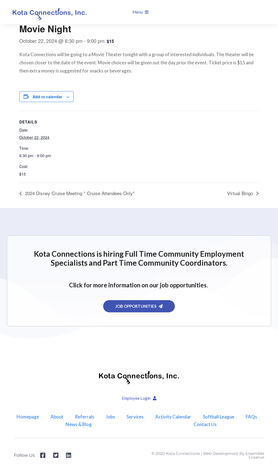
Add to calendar (47, 96)
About (56, 417)
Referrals (84, 417)
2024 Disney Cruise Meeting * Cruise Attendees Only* (79, 193)
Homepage (28, 417)
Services (135, 417)
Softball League (218, 417)
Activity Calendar (173, 417)
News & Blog (79, 424)
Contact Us (205, 424)
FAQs (251, 417)
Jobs (110, 417)
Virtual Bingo (240, 193)
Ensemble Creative (254, 455)
